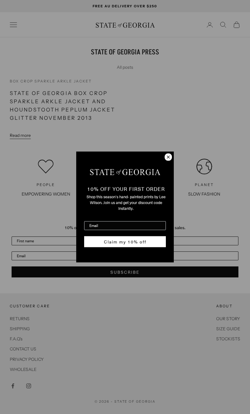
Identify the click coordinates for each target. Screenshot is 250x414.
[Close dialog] (168, 157)
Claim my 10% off (125, 242)
